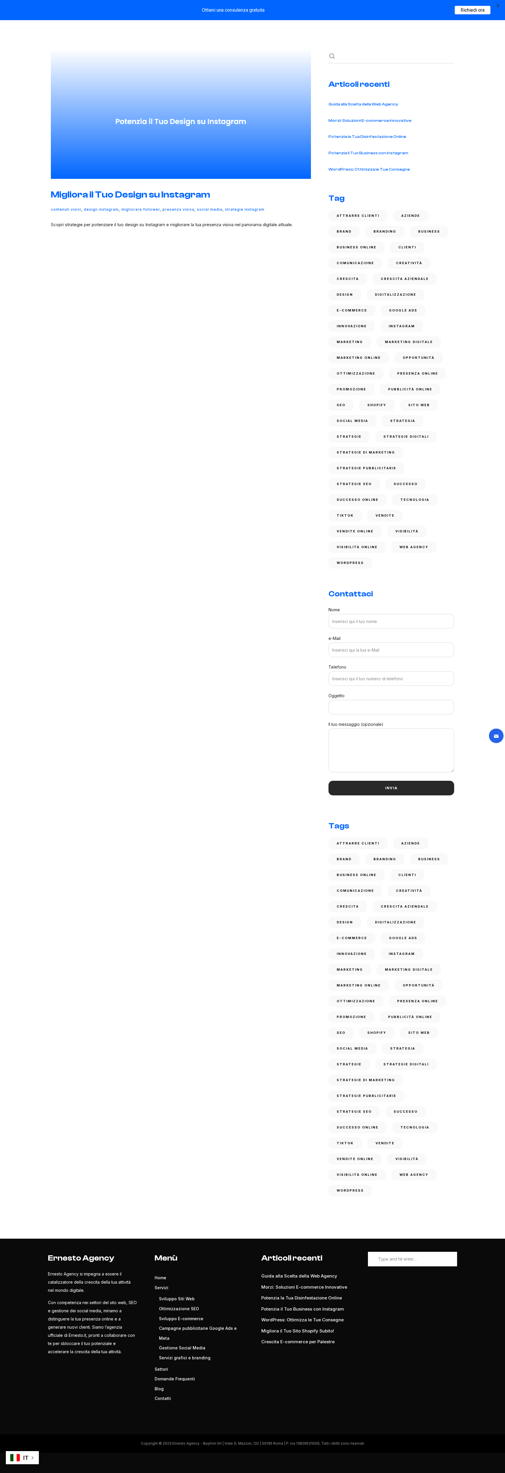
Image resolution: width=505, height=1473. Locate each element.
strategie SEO (354, 484)
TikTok (345, 515)
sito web (419, 405)
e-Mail (334, 638)
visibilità (406, 531)
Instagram (402, 326)
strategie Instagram (244, 209)
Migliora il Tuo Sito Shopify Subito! (297, 1331)
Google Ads (403, 310)
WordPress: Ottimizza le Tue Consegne (369, 169)
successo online (357, 500)
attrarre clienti (358, 216)
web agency (413, 547)
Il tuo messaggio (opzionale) (355, 724)
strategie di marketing (366, 452)
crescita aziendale (405, 279)
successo (406, 484)
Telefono (337, 666)
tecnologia (414, 500)
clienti (407, 247)
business (429, 231)
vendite (385, 515)
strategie (349, 437)
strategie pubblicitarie (366, 468)
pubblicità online (410, 389)
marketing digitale (409, 342)
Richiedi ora (473, 10)
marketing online (359, 358)
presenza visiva (178, 209)
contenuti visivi (66, 209)
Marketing (350, 342)
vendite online (355, 531)
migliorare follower (140, 209)
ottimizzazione (356, 373)
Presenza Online (417, 373)
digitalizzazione (395, 294)
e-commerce (352, 310)
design (345, 294)
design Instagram (101, 209)
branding (384, 231)
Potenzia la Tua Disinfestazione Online (367, 136)
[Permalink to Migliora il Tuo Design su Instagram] (181, 114)
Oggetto (336, 695)
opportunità (419, 358)
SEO (341, 405)
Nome (334, 609)
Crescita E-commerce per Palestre (298, 1341)
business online (356, 247)
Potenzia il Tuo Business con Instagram (368, 153)
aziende (410, 216)
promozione (351, 389)
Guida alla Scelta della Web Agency (363, 104)
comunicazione (355, 263)
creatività (409, 263)
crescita (348, 279)
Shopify (376, 405)
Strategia (402, 421)
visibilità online (357, 547)
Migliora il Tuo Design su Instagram (130, 194)
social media (209, 209)
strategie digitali (406, 437)
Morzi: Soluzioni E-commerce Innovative (369, 120)
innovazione (352, 326)
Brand (344, 231)
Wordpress (350, 563)
